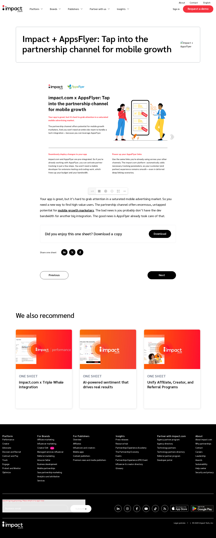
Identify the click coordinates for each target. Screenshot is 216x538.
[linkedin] (64, 252)
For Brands (43, 436)
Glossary (119, 468)
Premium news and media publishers (89, 460)
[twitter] (72, 252)
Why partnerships (203, 443)
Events (118, 456)
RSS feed (164, 508)
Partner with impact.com (171, 436)
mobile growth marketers (76, 210)
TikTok (155, 508)
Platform (7, 436)
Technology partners (166, 447)
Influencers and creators (84, 447)
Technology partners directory (171, 451)
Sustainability (201, 464)
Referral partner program (168, 456)
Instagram (127, 508)
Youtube (146, 508)
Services (41, 480)
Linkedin (118, 508)
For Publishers (81, 436)
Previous (54, 275)
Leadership (200, 456)
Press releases (122, 439)
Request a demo (198, 8)
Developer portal (164, 460)
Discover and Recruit (11, 451)
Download (160, 233)
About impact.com (203, 439)
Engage (5, 464)
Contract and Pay (10, 456)
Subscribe (80, 508)
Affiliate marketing (45, 439)
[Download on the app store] (179, 508)
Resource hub (122, 443)
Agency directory (165, 443)
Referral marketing (46, 456)
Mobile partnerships (46, 468)
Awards (198, 460)
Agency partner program (168, 439)
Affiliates (77, 443)
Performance (8, 439)
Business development (47, 464)
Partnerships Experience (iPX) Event (132, 460)
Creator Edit (42, 447)
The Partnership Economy (127, 451)
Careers (198, 451)
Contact (194, 2)
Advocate (6, 447)
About (199, 436)
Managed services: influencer (50, 451)
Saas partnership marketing (49, 472)
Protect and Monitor (11, 468)
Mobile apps (78, 451)
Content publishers (81, 456)
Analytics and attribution (48, 476)
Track (4, 460)
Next (162, 275)
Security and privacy (204, 472)
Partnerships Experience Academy (131, 447)
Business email (13, 508)
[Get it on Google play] (202, 508)
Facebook (136, 508)
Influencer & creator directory (129, 464)
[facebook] (80, 252)
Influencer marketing (46, 443)
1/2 (92, 191)
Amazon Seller (43, 460)
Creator (5, 443)
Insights (120, 436)
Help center (200, 468)
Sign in (176, 9)
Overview (77, 439)
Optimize (6, 472)
